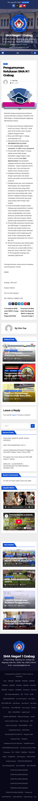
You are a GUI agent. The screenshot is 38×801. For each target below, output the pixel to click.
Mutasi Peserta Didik (11, 725)
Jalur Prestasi (6, 707)
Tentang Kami (28, 792)
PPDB (20, 370)
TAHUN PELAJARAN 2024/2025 (19, 774)
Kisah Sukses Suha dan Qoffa (21, 481)
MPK (31, 721)
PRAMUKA (24, 752)
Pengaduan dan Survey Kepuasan (13, 743)
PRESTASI (32, 752)
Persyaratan (7, 752)
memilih (33, 716)
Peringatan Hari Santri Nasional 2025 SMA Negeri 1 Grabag (19, 623)
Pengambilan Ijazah (29, 743)
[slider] (17, 507)
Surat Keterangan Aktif (8, 765)
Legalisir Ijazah (26, 712)
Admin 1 (18, 378)
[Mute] (29, 507)
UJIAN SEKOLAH (17, 796)
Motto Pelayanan (24, 721)
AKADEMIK (18, 689)
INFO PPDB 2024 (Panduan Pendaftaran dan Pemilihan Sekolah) (17, 355)
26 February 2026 (12, 584)
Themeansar (19, 676)
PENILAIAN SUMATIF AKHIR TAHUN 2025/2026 (18, 559)
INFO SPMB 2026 (6, 703)
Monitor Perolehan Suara (11, 721)
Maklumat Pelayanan (23, 716)
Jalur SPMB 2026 (15, 707)
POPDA (17, 752)
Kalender (33, 707)
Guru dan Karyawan (21, 698)
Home (5, 681)
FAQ (22, 694)
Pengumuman (13, 350)
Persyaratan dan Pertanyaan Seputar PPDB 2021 (18, 375)
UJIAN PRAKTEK (6, 796)
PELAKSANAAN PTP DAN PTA (13, 734)
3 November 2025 (12, 626)
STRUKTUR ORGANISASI (25, 761)
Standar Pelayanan (11, 761)
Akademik (11, 689)
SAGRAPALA (11, 756)
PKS (12, 752)
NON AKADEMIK (23, 725)
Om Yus (14, 80)
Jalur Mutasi (33, 703)
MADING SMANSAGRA (9, 716)
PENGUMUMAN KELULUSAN (10, 747)
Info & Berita (31, 698)
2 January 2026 (11, 605)
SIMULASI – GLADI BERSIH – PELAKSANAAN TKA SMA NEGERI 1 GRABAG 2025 (16, 466)
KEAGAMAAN (16, 712)
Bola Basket (26, 689)
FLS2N (26, 694)
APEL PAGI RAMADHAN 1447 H (14, 445)
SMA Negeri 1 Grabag (19, 35)
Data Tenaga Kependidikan (12, 694)
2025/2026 (11, 681)
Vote (35, 796)
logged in (15, 415)
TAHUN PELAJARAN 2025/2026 (19, 779)
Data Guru (34, 689)
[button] (32, 53)
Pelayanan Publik (28, 734)
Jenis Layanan (26, 707)
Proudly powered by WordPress (13, 674)
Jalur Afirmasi (16, 703)
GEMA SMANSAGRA (9, 698)
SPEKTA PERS (31, 756)
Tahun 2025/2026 (31, 765)
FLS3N (31, 694)
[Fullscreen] (32, 507)
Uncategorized (9, 555)
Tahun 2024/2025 (20, 765)
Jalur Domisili (25, 703)
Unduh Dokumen (28, 796)
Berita (5, 63)
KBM (9, 712)
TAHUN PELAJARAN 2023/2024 (19, 770)
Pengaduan (24, 739)
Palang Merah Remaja (15, 730)
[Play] (6, 507)
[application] (19, 500)
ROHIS (5, 756)
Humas (18, 358)
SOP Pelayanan (21, 756)
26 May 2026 (10, 564)
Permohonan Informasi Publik (28, 747)
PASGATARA (25, 730)
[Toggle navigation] (18, 53)
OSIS (30, 725)
